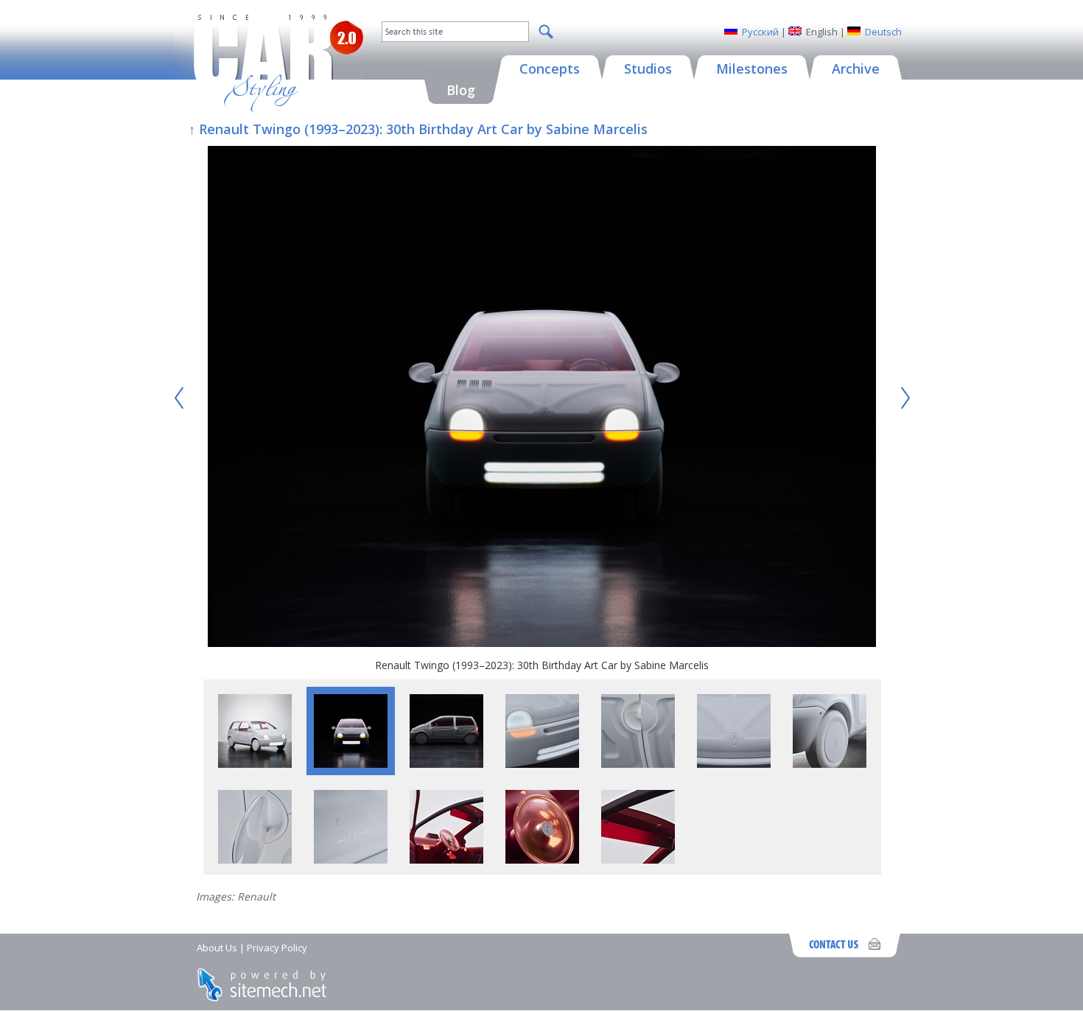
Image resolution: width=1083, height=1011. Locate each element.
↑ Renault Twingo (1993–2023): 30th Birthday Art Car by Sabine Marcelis (418, 129)
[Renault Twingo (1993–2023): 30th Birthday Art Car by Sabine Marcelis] (542, 398)
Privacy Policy (277, 947)
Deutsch (883, 31)
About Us (217, 947)
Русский (760, 31)
